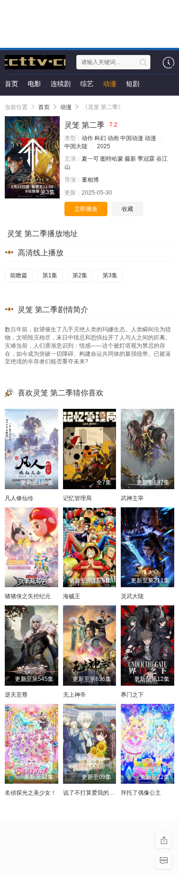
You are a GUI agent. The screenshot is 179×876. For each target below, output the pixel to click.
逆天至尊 (16, 694)
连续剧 (61, 84)
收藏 (127, 209)
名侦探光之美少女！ (30, 792)
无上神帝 (74, 694)
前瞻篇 (18, 275)
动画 (113, 138)
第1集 (49, 275)
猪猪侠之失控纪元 (28, 596)
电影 (34, 84)
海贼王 (71, 596)
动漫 (109, 84)
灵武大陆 (132, 596)
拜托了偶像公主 (141, 792)
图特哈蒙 (111, 158)
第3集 (110, 275)
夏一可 (90, 158)
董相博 (90, 179)
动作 (87, 138)
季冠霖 (146, 158)
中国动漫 (131, 138)
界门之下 (132, 694)
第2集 (80, 275)
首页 (11, 84)
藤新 (130, 158)
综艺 (87, 84)
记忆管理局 (77, 498)
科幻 (100, 138)
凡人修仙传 (19, 498)
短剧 (132, 84)
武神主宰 (132, 498)
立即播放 (85, 209)
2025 (103, 146)
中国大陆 (75, 146)
